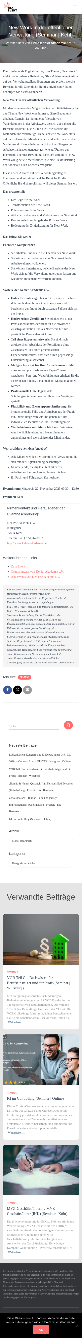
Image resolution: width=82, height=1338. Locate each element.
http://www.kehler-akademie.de (27, 543)
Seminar (24, 677)
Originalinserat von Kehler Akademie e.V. (37, 571)
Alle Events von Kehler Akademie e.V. (35, 576)
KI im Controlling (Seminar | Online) (30, 819)
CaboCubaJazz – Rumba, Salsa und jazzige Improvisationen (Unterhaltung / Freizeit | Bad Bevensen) (35, 804)
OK (41, 1329)
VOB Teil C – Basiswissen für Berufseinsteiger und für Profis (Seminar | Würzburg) (38, 983)
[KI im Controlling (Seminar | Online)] (41, 1059)
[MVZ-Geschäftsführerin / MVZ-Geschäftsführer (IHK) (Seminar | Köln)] (41, 1169)
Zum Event (18, 566)
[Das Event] (12, 7)
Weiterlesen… (16, 1022)
